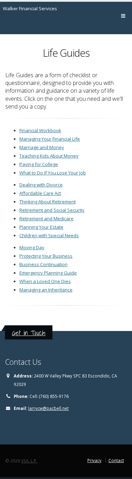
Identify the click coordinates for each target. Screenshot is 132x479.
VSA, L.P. (29, 460)
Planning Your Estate (41, 227)
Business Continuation (43, 264)
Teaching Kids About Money (48, 156)
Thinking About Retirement (47, 201)
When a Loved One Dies (45, 281)
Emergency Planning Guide (48, 273)
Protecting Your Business (46, 256)
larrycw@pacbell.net (48, 408)
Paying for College (38, 164)
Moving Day (31, 247)
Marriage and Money (41, 147)
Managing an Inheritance (46, 290)
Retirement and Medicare (46, 218)
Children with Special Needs (49, 235)
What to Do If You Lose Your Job (52, 173)
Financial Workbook (40, 130)
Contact (116, 460)
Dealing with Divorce (41, 185)
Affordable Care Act (40, 193)
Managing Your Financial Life (49, 139)
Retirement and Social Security (51, 210)
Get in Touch (28, 332)
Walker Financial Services (30, 8)
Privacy (94, 460)
